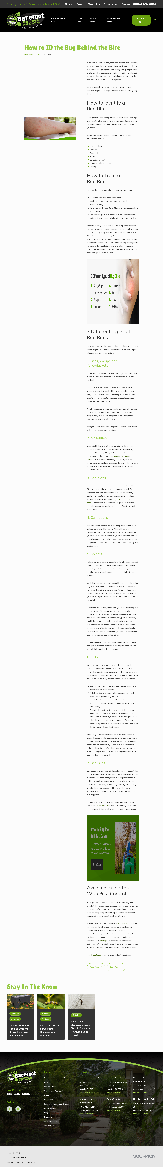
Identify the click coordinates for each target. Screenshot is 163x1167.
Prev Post (94, 967)
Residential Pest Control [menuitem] (59, 20)
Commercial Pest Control (54, 1091)
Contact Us (140, 20)
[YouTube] (18, 1109)
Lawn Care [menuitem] (79, 20)
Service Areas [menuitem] (93, 20)
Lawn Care (49, 1082)
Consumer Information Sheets (56, 1104)
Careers (80, 4)
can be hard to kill (102, 805)
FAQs (90, 4)
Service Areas (50, 1086)
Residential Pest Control (54, 1078)
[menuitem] (10, 1162)
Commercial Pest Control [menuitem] (113, 20)
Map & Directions (87, 1092)
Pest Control (123, 923)
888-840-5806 (144, 4)
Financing (48, 1117)
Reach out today (94, 955)
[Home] (26, 20)
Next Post (114, 967)
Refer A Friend (50, 1108)
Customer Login (111, 4)
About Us (69, 4)
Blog (98, 4)
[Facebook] (9, 1109)
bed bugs (103, 940)
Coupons (126, 4)
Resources (48, 1099)
